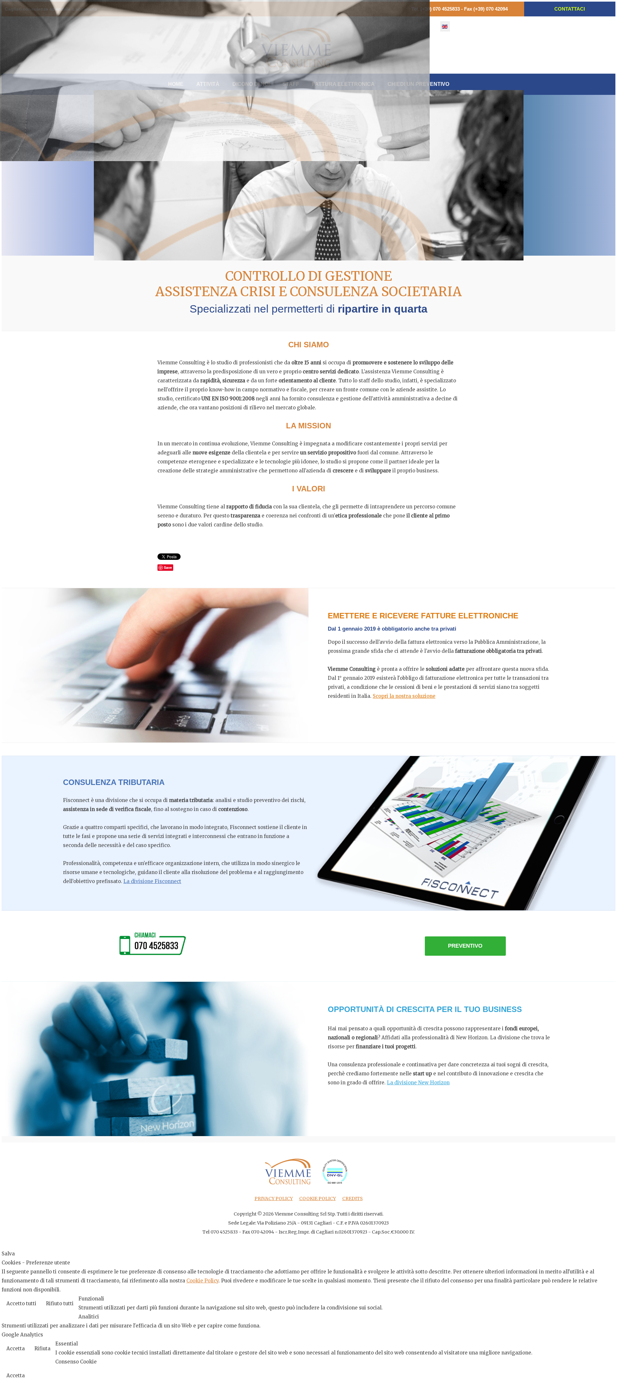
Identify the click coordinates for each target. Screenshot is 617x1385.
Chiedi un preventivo (418, 84)
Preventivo (465, 946)
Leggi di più (595, 1304)
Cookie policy (317, 1198)
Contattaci (569, 9)
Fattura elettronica (343, 84)
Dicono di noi (251, 84)
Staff (290, 84)
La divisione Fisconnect (152, 881)
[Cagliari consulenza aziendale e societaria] (295, 47)
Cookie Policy (202, 1281)
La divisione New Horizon (418, 1083)
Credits (352, 1198)
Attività (207, 84)
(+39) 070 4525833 (440, 9)
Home (175, 84)
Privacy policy (274, 1198)
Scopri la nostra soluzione (404, 696)
